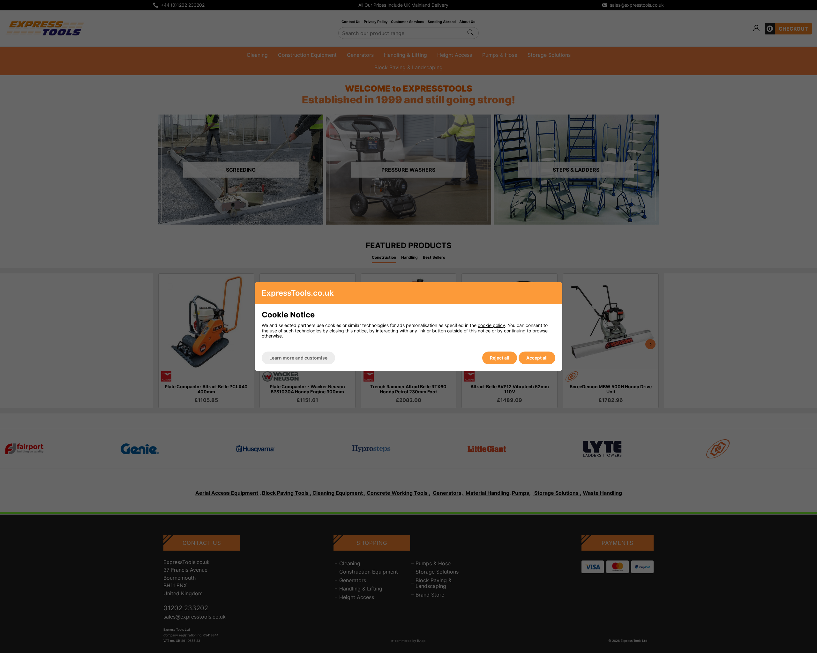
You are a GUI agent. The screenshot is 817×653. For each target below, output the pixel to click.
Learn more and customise (298, 357)
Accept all (537, 357)
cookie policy (491, 325)
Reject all (499, 357)
